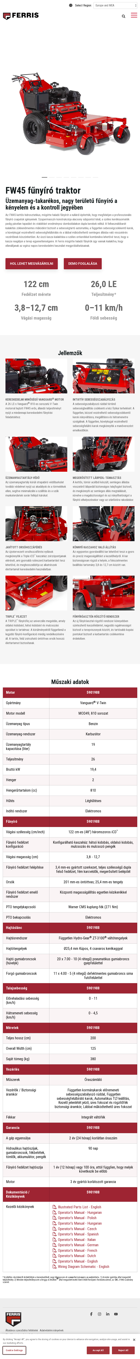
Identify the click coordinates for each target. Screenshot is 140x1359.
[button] (134, 15)
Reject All (123, 1350)
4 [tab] (65, 179)
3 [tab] (58, 179)
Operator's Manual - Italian (76, 1239)
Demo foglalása (82, 263)
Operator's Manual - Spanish (78, 1234)
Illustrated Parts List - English (79, 1207)
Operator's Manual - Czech (77, 1229)
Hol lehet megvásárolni (31, 263)
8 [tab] (94, 179)
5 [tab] (73, 179)
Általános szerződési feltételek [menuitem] (21, 1330)
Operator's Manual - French (77, 1250)
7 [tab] (87, 179)
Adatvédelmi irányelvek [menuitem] (51, 1330)
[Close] (134, 1340)
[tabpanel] (70, 106)
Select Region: (83, 5)
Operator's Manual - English (77, 1261)
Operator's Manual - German (77, 1245)
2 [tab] (51, 179)
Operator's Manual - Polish (76, 1218)
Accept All (98, 1350)
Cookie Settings (14, 1350)
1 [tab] (43, 179)
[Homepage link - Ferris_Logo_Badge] (13, 1324)
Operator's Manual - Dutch (76, 1256)
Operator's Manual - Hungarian (79, 1212)
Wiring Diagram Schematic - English (83, 1266)
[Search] (123, 16)
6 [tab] (80, 179)
